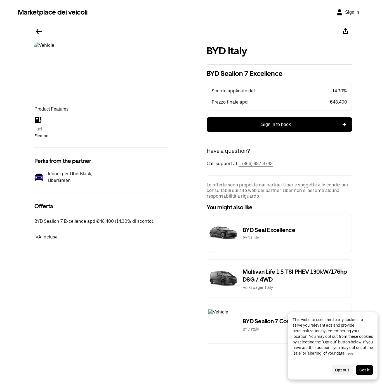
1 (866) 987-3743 (256, 163)
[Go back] (39, 31)
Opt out (342, 370)
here (349, 353)
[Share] (345, 31)
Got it (364, 370)
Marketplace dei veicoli (53, 12)
